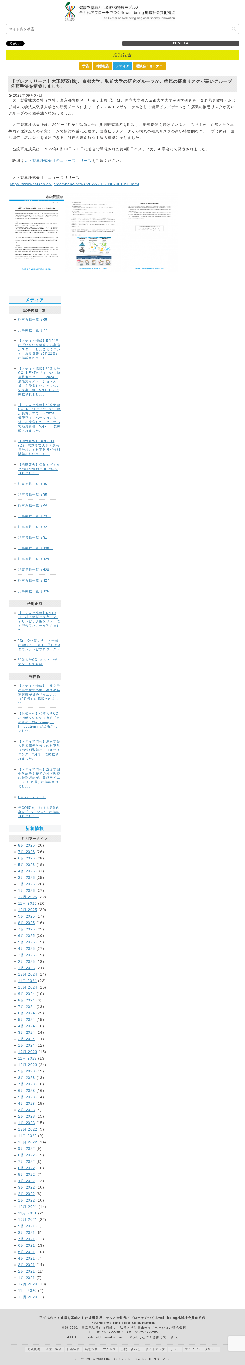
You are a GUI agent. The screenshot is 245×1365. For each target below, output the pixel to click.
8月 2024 (26, 1000)
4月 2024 (26, 1026)
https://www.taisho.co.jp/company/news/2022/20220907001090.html (74, 184)
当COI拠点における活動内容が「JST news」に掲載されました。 (39, 812)
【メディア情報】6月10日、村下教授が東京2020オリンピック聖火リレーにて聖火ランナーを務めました (39, 621)
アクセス (109, 1349)
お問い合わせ (131, 1349)
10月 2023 (27, 1065)
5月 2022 (26, 1174)
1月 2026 (26, 890)
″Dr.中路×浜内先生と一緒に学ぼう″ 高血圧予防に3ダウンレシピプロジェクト (39, 645)
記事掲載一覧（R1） (34, 537)
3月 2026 (26, 878)
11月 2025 (27, 903)
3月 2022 (26, 1187)
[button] (234, 29)
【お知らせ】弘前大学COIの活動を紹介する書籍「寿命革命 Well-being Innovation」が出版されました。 (39, 722)
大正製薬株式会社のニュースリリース (58, 160)
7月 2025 (26, 929)
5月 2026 (26, 865)
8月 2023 (26, 1078)
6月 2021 (26, 1245)
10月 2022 (27, 1142)
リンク (175, 1349)
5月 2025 (26, 942)
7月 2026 (26, 852)
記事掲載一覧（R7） (34, 330)
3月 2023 (26, 1110)
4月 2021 (26, 1258)
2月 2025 (26, 961)
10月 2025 (27, 910)
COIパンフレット (32, 797)
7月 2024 (26, 1007)
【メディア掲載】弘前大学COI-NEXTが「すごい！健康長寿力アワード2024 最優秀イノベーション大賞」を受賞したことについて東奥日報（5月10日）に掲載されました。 (39, 381)
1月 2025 (26, 968)
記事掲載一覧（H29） (35, 559)
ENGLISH (181, 43)
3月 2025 (26, 955)
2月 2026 (26, 884)
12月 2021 (27, 1207)
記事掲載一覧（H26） (35, 591)
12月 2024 (27, 974)
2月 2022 (26, 1194)
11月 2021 (27, 1213)
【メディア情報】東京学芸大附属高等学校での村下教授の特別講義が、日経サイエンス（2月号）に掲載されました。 (39, 750)
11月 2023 (27, 1058)
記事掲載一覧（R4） (34, 505)
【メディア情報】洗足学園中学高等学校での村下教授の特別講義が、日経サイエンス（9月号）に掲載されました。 (39, 777)
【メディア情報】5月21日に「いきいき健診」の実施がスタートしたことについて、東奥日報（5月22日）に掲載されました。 (39, 349)
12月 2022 (27, 1129)
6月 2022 (26, 1168)
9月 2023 (26, 1071)
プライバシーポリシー (201, 1349)
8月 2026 (26, 845)
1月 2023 (26, 1123)
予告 (85, 66)
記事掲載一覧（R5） (34, 494)
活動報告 (102, 66)
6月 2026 (26, 858)
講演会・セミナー (149, 66)
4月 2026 (26, 871)
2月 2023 (26, 1116)
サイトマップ (155, 1349)
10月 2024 (27, 987)
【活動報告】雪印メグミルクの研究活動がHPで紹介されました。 (39, 469)
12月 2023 (27, 1052)
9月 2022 (26, 1149)
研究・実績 (54, 1349)
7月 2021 (26, 1239)
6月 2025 (26, 936)
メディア (122, 66)
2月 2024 (26, 1039)
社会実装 (73, 1349)
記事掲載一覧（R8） (34, 319)
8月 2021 (26, 1232)
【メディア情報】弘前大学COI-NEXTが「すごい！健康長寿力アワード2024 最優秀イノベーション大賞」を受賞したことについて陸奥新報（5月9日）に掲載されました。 (39, 417)
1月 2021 (26, 1278)
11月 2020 (27, 1291)
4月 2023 (26, 1103)
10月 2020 (27, 1297)
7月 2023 (26, 1084)
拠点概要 (34, 1349)
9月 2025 (26, 916)
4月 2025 (26, 948)
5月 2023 (26, 1097)
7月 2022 (26, 1161)
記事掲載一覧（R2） (34, 527)
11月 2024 (27, 981)
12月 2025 (27, 897)
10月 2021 (27, 1220)
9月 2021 (26, 1226)
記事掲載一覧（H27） (35, 580)
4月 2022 (26, 1181)
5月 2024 (26, 1019)
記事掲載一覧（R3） (34, 516)
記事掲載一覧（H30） (35, 548)
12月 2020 (27, 1284)
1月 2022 (26, 1200)
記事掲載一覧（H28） (35, 569)
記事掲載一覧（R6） (34, 484)
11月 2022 (27, 1136)
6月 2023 (26, 1090)
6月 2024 (26, 1013)
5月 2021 (26, 1252)
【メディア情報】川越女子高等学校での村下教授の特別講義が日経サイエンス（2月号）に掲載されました (39, 694)
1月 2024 (26, 1045)
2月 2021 (26, 1271)
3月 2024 (26, 1032)
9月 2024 (26, 994)
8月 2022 (26, 1155)
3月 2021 (26, 1265)
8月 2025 (26, 923)
